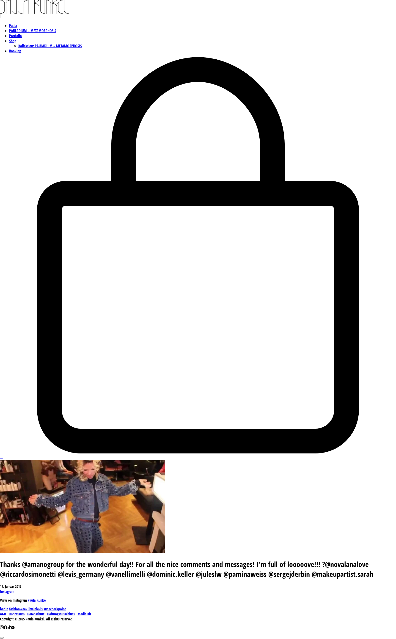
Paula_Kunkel (37, 600)
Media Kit (84, 614)
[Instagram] (2, 627)
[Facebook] (5, 627)
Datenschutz (35, 614)
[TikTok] (9, 627)
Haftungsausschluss (61, 614)
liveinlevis (35, 608)
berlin (4, 608)
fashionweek (18, 608)
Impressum (17, 614)
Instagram (7, 591)
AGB (3, 614)
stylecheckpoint (55, 608)
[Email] (13, 627)
